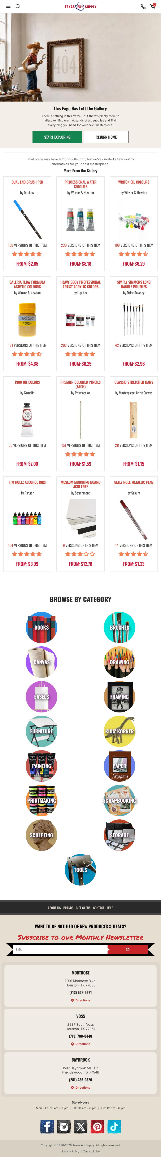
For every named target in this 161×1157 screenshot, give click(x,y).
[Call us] (143, 7)
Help (110, 907)
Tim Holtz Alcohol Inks (27, 482)
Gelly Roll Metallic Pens (133, 482)
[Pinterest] (97, 1132)
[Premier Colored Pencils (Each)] (80, 419)
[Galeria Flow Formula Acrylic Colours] (27, 319)
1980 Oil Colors (27, 382)
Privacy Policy (70, 1151)
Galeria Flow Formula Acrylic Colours (27, 284)
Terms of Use (91, 1151)
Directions (82, 1000)
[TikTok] (114, 1132)
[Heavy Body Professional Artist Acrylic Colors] (80, 319)
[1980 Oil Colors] (27, 419)
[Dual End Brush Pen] (27, 219)
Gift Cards (83, 907)
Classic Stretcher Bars (133, 382)
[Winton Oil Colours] (133, 219)
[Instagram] (64, 1132)
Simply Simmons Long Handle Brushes (134, 284)
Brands (68, 907)
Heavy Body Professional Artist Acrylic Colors (80, 284)
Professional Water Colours (81, 184)
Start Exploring (57, 137)
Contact (98, 907)
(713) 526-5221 (80, 992)
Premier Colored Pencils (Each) (80, 384)
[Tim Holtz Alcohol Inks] (27, 519)
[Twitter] (80, 1132)
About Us (54, 907)
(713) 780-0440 (80, 1036)
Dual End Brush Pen (27, 182)
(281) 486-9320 (80, 1079)
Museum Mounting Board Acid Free (80, 484)
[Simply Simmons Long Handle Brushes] (133, 319)
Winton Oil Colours (133, 182)
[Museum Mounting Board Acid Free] (80, 519)
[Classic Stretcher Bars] (133, 419)
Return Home (106, 137)
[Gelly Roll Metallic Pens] (133, 519)
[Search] (18, 6)
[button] (27, 254)
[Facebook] (47, 1132)
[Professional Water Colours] (80, 219)
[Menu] (8, 6)
